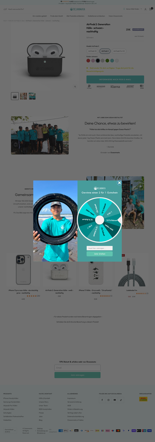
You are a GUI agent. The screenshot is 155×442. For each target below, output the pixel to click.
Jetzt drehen (99, 253)
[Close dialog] (119, 182)
